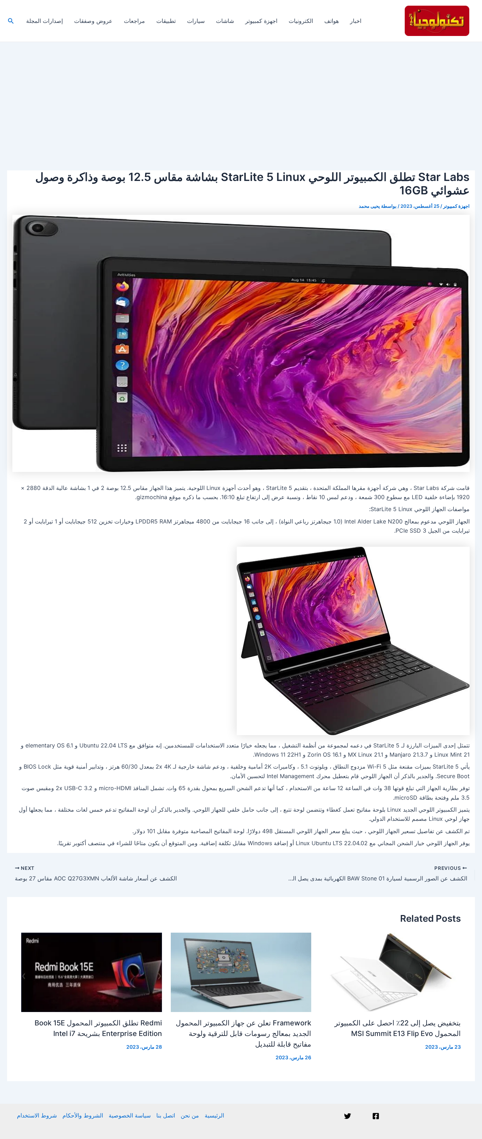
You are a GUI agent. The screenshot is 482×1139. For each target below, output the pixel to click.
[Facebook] (375, 1116)
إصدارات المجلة (44, 20)
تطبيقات (166, 20)
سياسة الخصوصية (130, 1115)
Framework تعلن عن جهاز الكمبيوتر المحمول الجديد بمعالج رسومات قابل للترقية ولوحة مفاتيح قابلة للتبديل (243, 1033)
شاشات (225, 20)
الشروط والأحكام (82, 1115)
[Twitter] (347, 1116)
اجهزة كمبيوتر (261, 20)
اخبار (355, 20)
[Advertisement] (241, 95)
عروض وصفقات (93, 20)
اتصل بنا (165, 1115)
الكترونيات (301, 20)
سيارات (196, 20)
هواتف (331, 20)
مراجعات (134, 20)
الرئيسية (214, 1115)
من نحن (190, 1115)
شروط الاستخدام (37, 1115)
